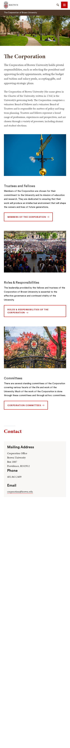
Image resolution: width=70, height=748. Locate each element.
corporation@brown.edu (20, 491)
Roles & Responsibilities (21, 282)
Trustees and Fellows (19, 186)
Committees (13, 378)
